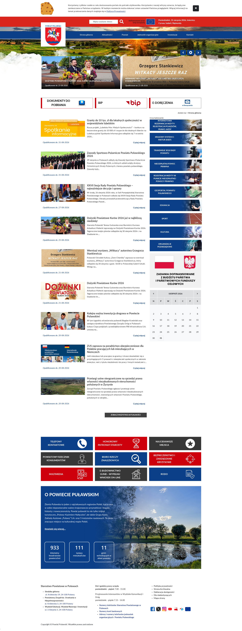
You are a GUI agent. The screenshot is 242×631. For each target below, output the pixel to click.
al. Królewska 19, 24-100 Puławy (60, 595)
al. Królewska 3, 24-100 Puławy (59, 604)
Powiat (125, 35)
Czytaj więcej (139, 143)
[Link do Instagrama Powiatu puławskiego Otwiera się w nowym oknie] (164, 609)
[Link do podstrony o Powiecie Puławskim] (121, 527)
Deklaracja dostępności (164, 592)
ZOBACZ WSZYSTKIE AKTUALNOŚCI (126, 415)
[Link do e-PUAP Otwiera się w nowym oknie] (182, 609)
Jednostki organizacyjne (147, 35)
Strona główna (86, 35)
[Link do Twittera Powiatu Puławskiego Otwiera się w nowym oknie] (158, 609)
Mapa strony (159, 598)
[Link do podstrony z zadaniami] (175, 270)
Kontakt (189, 35)
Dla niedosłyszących (163, 595)
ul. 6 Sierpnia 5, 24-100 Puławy (59, 610)
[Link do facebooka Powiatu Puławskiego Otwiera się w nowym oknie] (153, 609)
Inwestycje (172, 35)
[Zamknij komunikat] (196, 8)
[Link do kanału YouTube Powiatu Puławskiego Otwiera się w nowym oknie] (170, 609)
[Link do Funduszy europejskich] (188, 609)
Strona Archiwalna (162, 589)
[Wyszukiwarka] (121, 22)
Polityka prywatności (163, 586)
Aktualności (107, 35)
